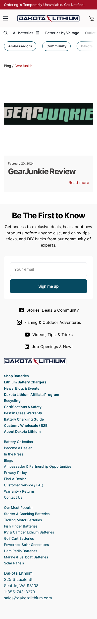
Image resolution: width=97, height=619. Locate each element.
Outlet (90, 33)
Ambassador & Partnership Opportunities (38, 466)
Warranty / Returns (19, 491)
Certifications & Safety (23, 407)
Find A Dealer (15, 479)
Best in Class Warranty (23, 413)
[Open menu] (5, 18)
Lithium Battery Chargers (25, 382)
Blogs (8, 460)
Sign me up (48, 286)
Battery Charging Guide (24, 419)
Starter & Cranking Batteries (27, 514)
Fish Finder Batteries (21, 526)
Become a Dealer (18, 448)
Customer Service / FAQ (23, 485)
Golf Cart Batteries (19, 538)
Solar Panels (14, 563)
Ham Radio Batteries (20, 551)
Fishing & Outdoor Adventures (52, 322)
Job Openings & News (52, 346)
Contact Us (13, 497)
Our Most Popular (18, 507)
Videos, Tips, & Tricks (52, 334)
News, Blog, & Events (21, 388)
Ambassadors (20, 46)
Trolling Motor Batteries (23, 520)
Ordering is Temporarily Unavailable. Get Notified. (44, 4)
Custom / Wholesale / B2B (26, 425)
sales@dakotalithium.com (28, 597)
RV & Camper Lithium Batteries (29, 532)
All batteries (23, 33)
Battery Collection (18, 442)
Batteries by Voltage (62, 33)
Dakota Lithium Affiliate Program (31, 394)
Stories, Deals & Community (52, 310)
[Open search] (5, 32)
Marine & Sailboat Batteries (26, 557)
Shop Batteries (16, 376)
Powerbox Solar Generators (26, 544)
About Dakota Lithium (22, 431)
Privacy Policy (15, 472)
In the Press (14, 454)
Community (56, 46)
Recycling (12, 400)
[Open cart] (91, 18)
